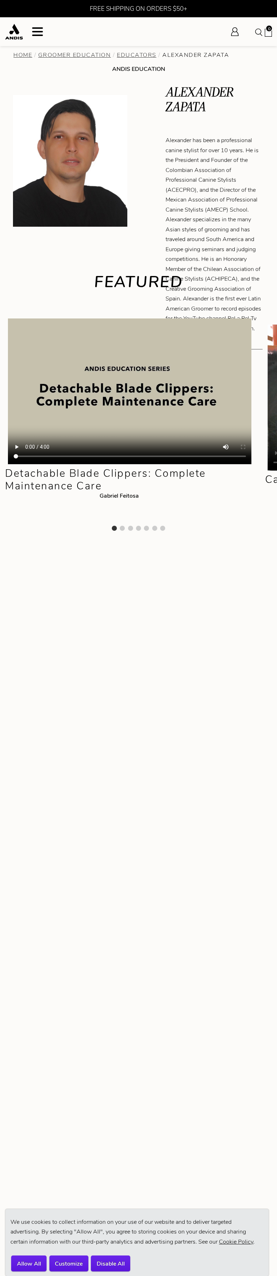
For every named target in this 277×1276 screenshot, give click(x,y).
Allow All (29, 1263)
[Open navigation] (37, 32)
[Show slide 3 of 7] (130, 528)
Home (22, 55)
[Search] (258, 32)
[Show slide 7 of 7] (162, 528)
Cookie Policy (236, 1241)
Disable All (111, 1263)
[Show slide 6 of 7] (154, 528)
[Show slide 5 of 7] (146, 528)
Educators (137, 55)
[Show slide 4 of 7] (138, 528)
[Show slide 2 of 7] (122, 528)
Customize (69, 1263)
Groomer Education (74, 55)
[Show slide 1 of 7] (114, 528)
